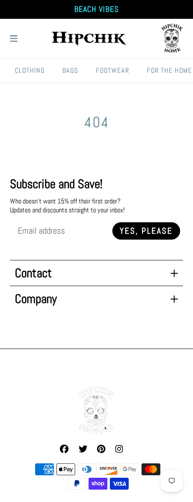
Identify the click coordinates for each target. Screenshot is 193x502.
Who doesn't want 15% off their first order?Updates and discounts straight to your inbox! (67, 205)
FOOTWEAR (112, 70)
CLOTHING (30, 70)
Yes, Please (146, 231)
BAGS (70, 70)
